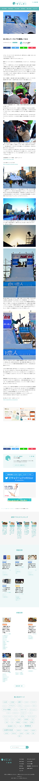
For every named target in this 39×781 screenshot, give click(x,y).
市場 (4, 641)
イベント (5, 446)
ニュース (35, 8)
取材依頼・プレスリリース (32, 766)
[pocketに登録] (32, 48)
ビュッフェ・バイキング (7, 716)
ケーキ (15, 709)
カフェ (30, 573)
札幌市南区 (26, 730)
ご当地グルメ (5, 635)
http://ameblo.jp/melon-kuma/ (10, 164)
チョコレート (23, 712)
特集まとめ (5, 647)
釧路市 (4, 648)
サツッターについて (31, 759)
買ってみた (29, 8)
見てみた (23, 8)
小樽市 (7, 722)
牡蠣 (4, 645)
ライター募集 (29, 763)
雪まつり (17, 446)
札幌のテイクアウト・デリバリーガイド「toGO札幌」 (26, 774)
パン (30, 712)
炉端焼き (4, 644)
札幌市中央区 (11, 446)
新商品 (31, 722)
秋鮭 (4, 681)
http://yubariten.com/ (8, 159)
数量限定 (18, 722)
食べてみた (11, 8)
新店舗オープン (12, 726)
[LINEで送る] (23, 48)
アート (4, 571)
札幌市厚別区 (33, 730)
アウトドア (33, 702)
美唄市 (17, 674)
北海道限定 (26, 719)
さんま (4, 674)
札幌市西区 (21, 733)
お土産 (5, 702)
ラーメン (12, 719)
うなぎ (30, 635)
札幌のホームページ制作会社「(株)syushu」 (21, 778)
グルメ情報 (5, 637)
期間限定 (28, 726)
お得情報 (12, 702)
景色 (20, 726)
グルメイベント (5, 677)
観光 (19, 736)
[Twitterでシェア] (15, 48)
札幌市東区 (6, 733)
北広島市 (19, 719)
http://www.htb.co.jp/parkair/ (10, 399)
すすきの (26, 702)
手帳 (12, 722)
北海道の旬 (5, 678)
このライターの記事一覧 (19, 465)
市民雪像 (17, 597)
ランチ (6, 719)
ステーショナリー (33, 709)
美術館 (22, 674)
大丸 (33, 719)
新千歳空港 (25, 722)
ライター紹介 (29, 761)
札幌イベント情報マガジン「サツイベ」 (10, 774)
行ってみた (4, 8)
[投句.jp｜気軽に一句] (11, 414)
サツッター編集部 (26, 42)
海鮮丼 (4, 642)
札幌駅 (28, 733)
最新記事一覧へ (19, 686)
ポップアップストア (31, 716)
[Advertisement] (19, 432)
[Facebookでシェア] (7, 48)
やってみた (17, 8)
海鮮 (8, 641)
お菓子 (19, 702)
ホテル (22, 716)
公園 (21, 672)
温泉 (33, 733)
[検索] (27, 747)
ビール (16, 716)
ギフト (34, 705)
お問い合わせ (29, 768)
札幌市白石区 (14, 733)
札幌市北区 (30, 638)
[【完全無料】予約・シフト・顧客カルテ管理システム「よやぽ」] (27, 414)
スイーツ (4, 638)
